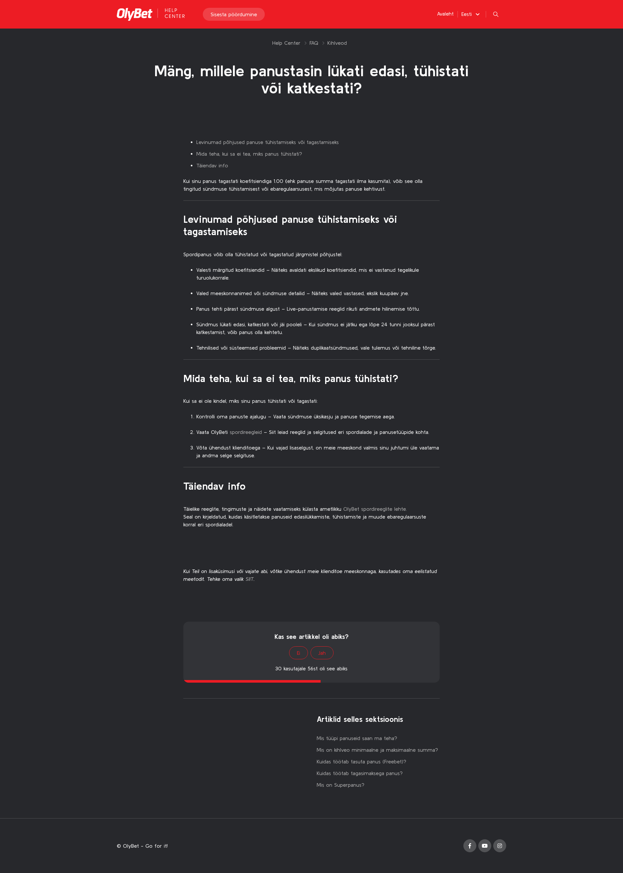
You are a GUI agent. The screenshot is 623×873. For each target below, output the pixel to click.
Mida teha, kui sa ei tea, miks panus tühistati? (249, 154)
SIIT (250, 579)
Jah (322, 653)
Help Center (286, 43)
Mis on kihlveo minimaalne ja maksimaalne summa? (377, 750)
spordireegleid (246, 432)
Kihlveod (337, 43)
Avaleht (445, 14)
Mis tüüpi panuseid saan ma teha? (357, 738)
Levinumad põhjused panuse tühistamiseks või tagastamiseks (267, 142)
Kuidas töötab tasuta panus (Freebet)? (361, 761)
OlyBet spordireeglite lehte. (375, 509)
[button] (471, 14)
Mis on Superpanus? (340, 785)
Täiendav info (212, 165)
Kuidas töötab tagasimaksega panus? (360, 773)
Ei (298, 653)
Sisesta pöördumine (234, 14)
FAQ (314, 43)
